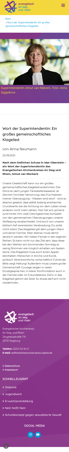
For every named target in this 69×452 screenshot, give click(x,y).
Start (8, 18)
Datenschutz (12, 365)
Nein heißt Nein (15, 408)
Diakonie (10, 387)
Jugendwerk (13, 394)
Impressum (11, 369)
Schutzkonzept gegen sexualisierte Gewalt (32, 414)
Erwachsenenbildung (18, 401)
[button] (6, 446)
